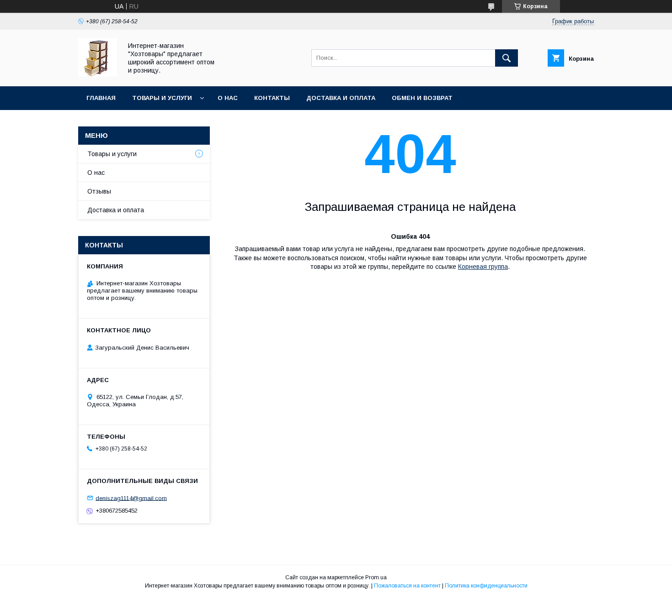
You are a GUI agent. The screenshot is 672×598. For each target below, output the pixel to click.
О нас (228, 97)
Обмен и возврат (422, 97)
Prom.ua (376, 577)
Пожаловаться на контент (407, 585)
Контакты (272, 97)
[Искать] (506, 58)
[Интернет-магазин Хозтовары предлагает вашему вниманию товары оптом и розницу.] (97, 74)
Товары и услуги (162, 97)
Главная (101, 97)
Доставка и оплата (340, 97)
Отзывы (99, 191)
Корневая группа (483, 266)
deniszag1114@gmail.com (131, 497)
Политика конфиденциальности (486, 585)
